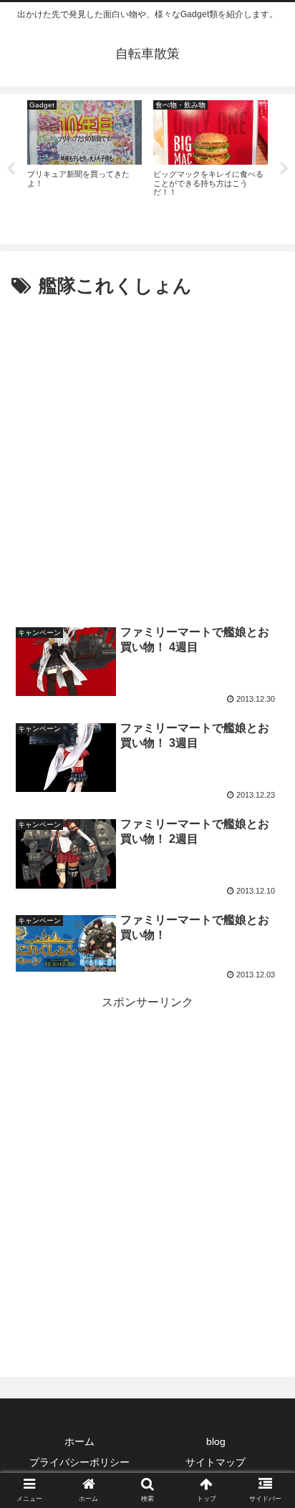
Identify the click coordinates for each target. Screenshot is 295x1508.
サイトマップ (215, 1462)
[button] (265, 1269)
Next (284, 169)
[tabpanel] (84, 166)
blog (216, 1441)
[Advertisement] (147, 457)
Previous (11, 169)
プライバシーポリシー (79, 1462)
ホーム (79, 1441)
